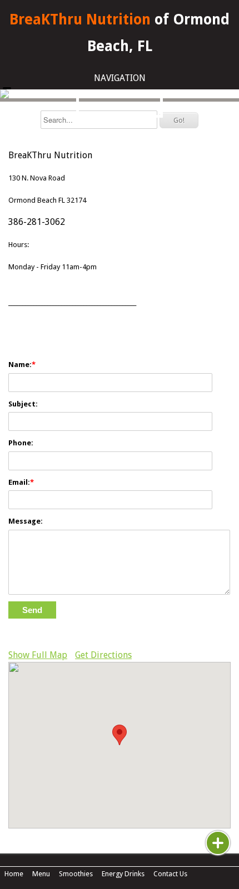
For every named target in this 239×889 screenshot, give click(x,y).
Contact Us (170, 874)
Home (13, 874)
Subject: (23, 404)
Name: (20, 364)
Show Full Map (37, 655)
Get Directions (103, 655)
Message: (25, 521)
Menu (41, 874)
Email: (19, 482)
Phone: (20, 443)
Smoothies (76, 874)
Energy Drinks (123, 874)
